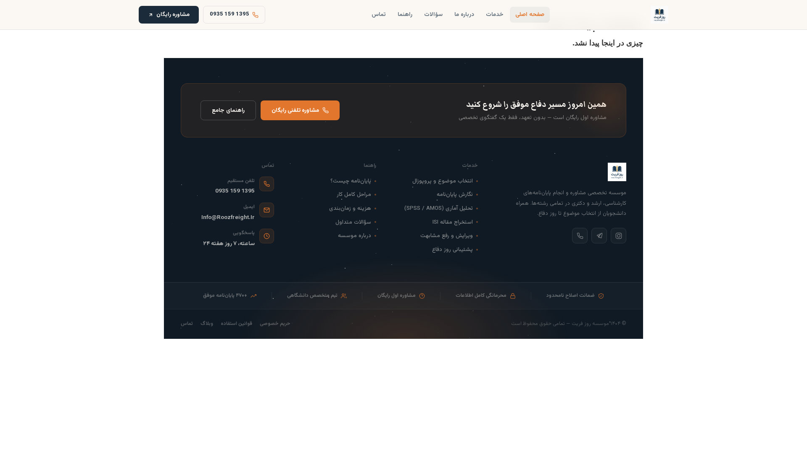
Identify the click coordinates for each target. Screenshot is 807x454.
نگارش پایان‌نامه (455, 194)
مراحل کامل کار (354, 194)
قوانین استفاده (236, 324)
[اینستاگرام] (618, 235)
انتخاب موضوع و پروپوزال (442, 181)
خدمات (495, 14)
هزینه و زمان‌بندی (350, 208)
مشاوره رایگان (173, 14)
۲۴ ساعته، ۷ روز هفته (229, 243)
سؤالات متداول (353, 222)
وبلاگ (206, 324)
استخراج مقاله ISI (453, 222)
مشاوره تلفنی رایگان (295, 110)
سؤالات (433, 14)
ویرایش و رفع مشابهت (446, 235)
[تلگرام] (599, 235)
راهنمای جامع (228, 110)
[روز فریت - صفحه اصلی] (659, 15)
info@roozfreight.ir (228, 217)
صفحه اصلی (529, 14)
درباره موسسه (354, 235)
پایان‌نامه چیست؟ (350, 181)
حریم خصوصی (275, 324)
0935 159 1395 (235, 191)
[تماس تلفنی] (580, 235)
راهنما (405, 14)
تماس (379, 14)
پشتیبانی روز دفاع (452, 249)
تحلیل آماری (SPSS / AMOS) (438, 208)
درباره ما (464, 14)
